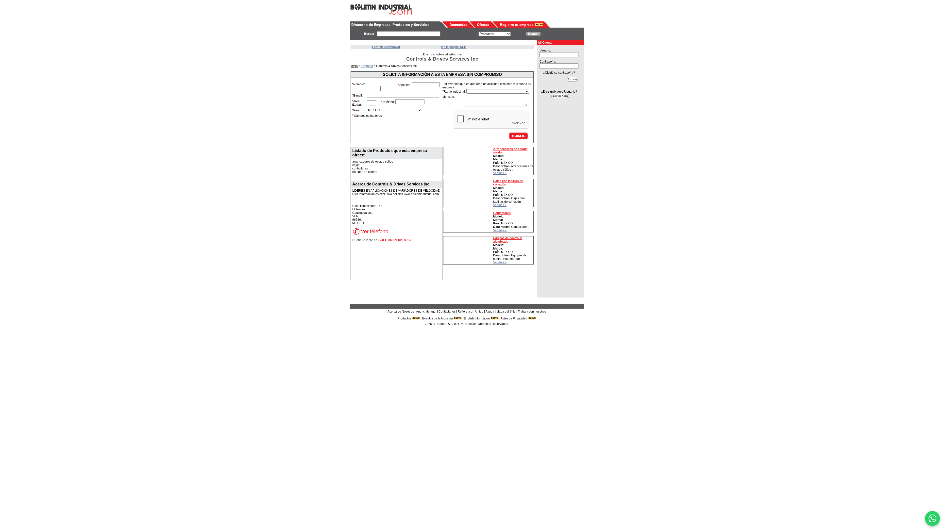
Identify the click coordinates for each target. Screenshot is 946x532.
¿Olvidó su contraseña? (559, 72)
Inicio (354, 66)
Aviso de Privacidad (514, 318)
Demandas (458, 25)
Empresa (367, 66)
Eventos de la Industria (437, 318)
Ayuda (490, 311)
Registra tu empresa (517, 25)
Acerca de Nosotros (401, 311)
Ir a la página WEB (453, 47)
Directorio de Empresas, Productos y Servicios (390, 25)
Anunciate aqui (426, 311)
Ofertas (483, 25)
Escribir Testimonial (386, 47)
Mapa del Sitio (506, 311)
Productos (404, 318)
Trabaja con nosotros (532, 311)
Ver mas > (500, 173)
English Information (477, 318)
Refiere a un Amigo (470, 311)
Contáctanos (447, 311)
